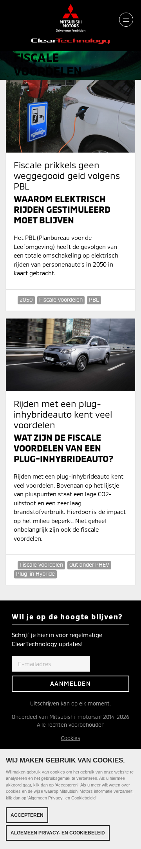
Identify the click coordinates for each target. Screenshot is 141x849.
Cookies (70, 738)
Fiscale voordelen (61, 299)
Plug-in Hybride (35, 573)
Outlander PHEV (89, 564)
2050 (26, 299)
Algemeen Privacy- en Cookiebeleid (58, 833)
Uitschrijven (44, 703)
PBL (94, 299)
